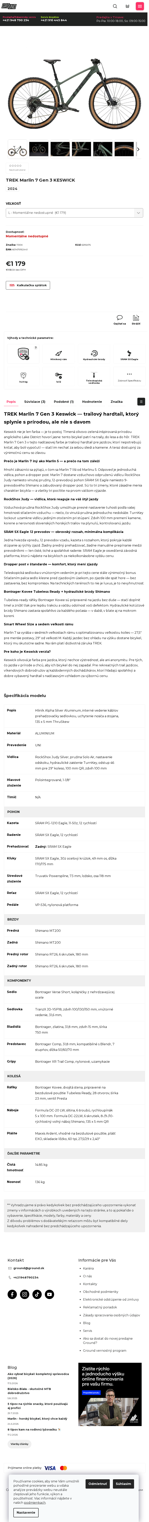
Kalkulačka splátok (32, 285)
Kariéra (88, 1268)
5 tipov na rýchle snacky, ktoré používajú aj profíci (38, 1406)
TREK (19, 244)
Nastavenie (26, 1512)
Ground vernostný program (104, 1350)
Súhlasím (123, 1484)
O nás (87, 1276)
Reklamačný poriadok (100, 1307)
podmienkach (35, 1503)
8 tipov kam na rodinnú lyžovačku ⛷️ (34, 1429)
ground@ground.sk (28, 1268)
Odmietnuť (97, 1484)
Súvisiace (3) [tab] (34, 402)
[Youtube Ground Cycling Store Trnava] (49, 1294)
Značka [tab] (117, 402)
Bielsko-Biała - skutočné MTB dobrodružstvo (29, 1391)
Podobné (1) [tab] (64, 402)
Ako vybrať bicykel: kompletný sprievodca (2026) (38, 1376)
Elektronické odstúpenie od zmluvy (111, 1299)
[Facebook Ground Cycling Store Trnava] (12, 1294)
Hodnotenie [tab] (92, 402)
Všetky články (19, 1444)
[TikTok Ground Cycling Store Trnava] (37, 1294)
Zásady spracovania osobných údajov (111, 1315)
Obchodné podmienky (100, 1292)
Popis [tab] (11, 402)
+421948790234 (26, 1277)
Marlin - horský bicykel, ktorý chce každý (37, 1418)
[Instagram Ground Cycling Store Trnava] (24, 1294)
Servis (87, 1331)
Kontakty (90, 1284)
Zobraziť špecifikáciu (129, 380)
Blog (86, 1323)
